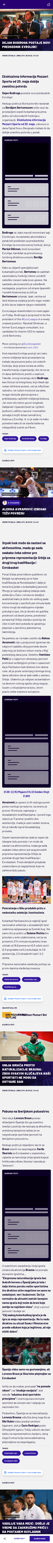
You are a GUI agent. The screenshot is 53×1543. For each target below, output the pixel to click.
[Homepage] (48, 4)
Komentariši (39, 1539)
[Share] (5, 1538)
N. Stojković (13, 503)
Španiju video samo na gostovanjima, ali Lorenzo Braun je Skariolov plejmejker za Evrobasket (26, 1374)
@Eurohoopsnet (31, 343)
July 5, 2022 (32, 347)
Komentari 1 (19, 1538)
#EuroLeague (30, 319)
